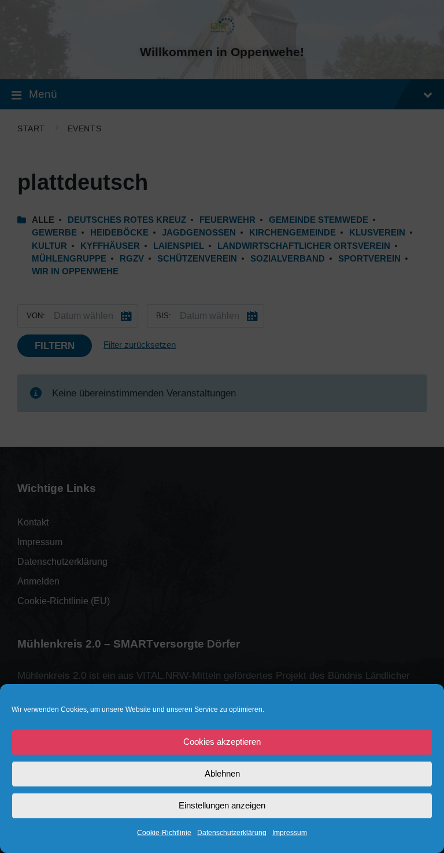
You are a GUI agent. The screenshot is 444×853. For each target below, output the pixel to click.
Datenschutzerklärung (232, 833)
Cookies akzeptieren (222, 742)
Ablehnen (222, 773)
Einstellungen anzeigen (222, 805)
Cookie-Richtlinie (164, 833)
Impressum (289, 833)
